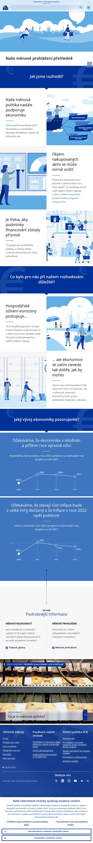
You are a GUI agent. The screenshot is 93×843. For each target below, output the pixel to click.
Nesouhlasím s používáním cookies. (48, 838)
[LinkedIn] (62, 781)
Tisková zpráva (17, 648)
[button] (88, 2)
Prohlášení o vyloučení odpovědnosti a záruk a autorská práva (47, 744)
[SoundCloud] (81, 781)
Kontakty (7, 754)
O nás (5, 739)
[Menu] (88, 7)
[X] (56, 781)
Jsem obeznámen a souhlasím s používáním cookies (48, 831)
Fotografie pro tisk (11, 751)
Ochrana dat (68, 739)
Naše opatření (13, 125)
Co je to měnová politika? (26, 715)
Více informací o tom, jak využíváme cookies (71, 823)
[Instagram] (69, 781)
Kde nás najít (9, 758)
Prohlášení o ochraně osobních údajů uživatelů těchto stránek (75, 745)
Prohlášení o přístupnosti (75, 757)
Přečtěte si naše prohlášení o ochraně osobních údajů (27, 823)
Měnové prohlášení (66, 648)
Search (81, 7)
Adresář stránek (10, 767)
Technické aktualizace (43, 751)
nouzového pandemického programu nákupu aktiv (66, 198)
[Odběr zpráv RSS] (88, 781)
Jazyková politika (70, 761)
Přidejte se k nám (11, 743)
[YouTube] (75, 781)
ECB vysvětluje (9, 747)
